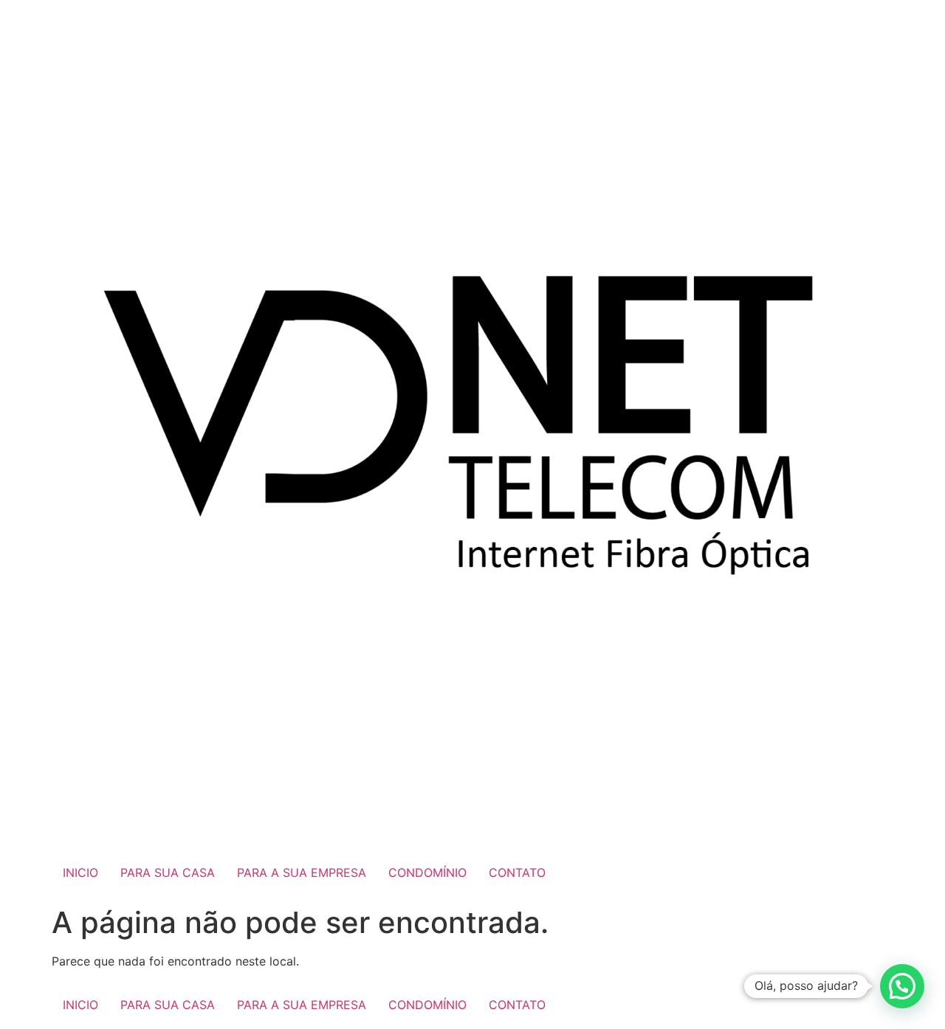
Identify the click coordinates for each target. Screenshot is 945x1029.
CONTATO (517, 872)
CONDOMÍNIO (427, 872)
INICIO (80, 872)
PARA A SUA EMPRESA (301, 872)
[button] (902, 986)
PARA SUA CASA (167, 872)
